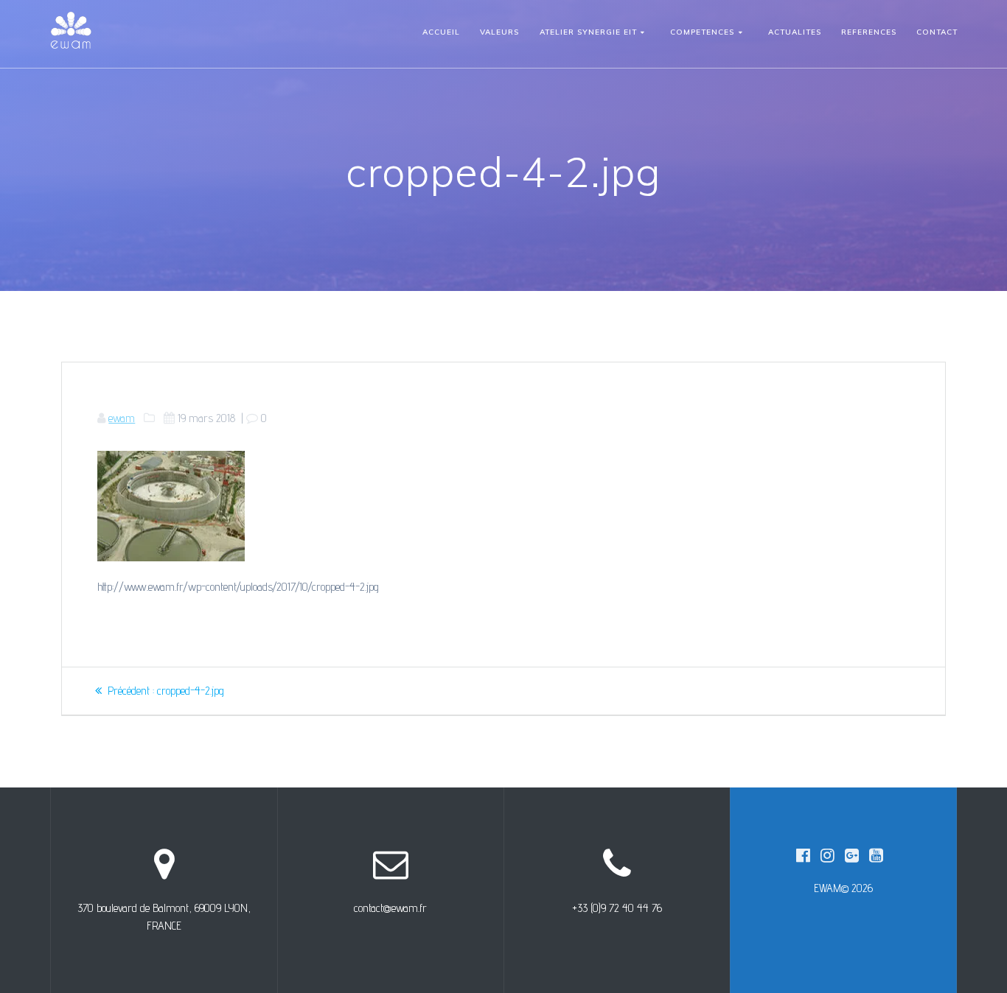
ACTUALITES (794, 32)
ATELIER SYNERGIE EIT (588, 32)
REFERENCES (868, 32)
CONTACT (937, 32)
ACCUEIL (441, 32)
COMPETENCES (702, 32)
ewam (121, 418)
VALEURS (499, 32)
